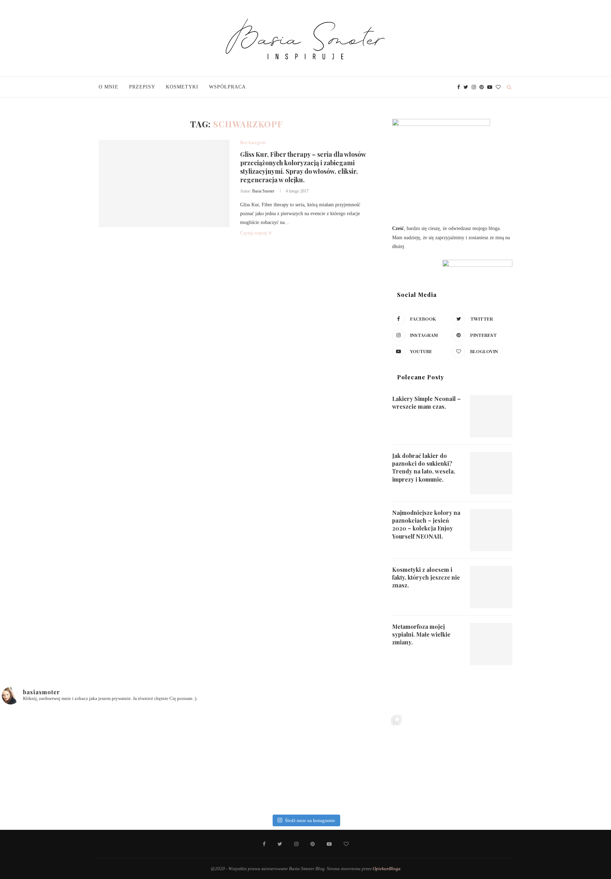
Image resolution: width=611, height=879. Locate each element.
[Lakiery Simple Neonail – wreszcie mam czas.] (491, 416)
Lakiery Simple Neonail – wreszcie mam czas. (426, 402)
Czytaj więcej (253, 233)
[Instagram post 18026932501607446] (52, 760)
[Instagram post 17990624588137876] (558, 760)
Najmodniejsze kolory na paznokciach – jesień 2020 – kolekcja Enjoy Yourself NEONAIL (426, 524)
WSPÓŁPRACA (227, 87)
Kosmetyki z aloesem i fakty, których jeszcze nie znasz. (426, 577)
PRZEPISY (142, 87)
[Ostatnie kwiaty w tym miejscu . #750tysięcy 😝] (254, 760)
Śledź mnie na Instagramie (310, 820)
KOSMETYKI (182, 87)
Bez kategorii (253, 142)
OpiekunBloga (387, 868)
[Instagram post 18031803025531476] (356, 760)
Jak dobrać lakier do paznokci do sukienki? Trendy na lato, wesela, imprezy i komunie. (423, 467)
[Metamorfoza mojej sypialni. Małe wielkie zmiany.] (491, 644)
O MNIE (108, 87)
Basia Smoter (263, 191)
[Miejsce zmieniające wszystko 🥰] (153, 760)
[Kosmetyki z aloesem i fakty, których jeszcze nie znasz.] (491, 587)
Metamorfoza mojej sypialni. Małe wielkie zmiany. (421, 634)
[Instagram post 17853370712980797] (457, 760)
